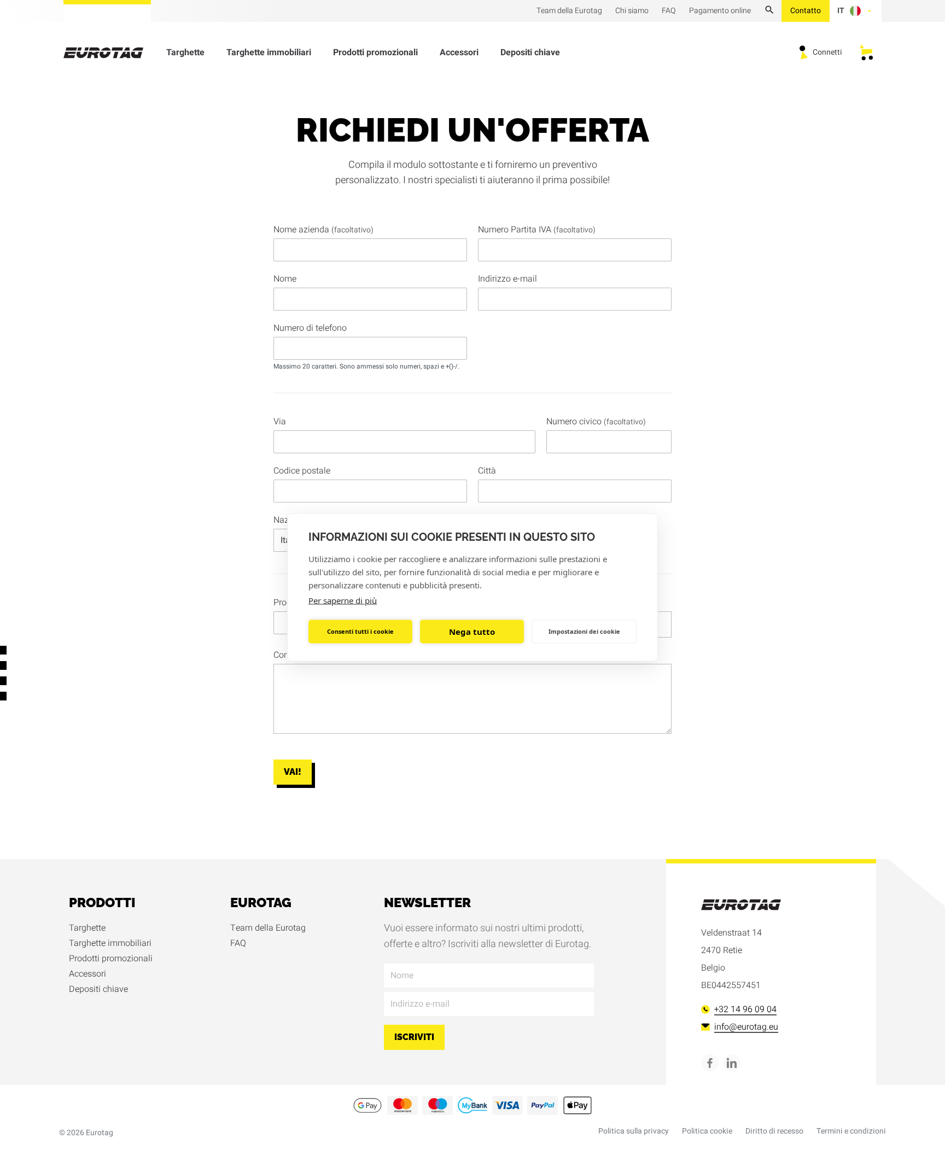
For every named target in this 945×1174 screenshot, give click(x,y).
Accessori (459, 52)
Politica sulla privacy (633, 1131)
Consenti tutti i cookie (360, 631)
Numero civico (596, 421)
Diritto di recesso (774, 1131)
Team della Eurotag (268, 927)
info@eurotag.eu (746, 1026)
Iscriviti (414, 1037)
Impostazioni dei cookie (584, 631)
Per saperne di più (342, 599)
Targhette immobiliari (268, 52)
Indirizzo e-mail (507, 278)
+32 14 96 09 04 (745, 1009)
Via (279, 421)
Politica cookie (707, 1131)
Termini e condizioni (851, 1131)
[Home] (109, 52)
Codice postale (301, 470)
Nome (284, 278)
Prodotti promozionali (375, 52)
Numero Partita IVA (537, 229)
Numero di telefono (310, 328)
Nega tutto (472, 631)
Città (487, 470)
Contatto (805, 10)
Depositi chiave (530, 52)
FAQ (238, 943)
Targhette (185, 52)
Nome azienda (323, 229)
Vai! (292, 772)
